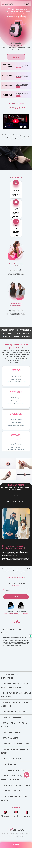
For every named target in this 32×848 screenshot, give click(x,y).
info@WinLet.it (4, 335)
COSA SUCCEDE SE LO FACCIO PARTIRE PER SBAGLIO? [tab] (15, 685)
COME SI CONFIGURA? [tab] (12, 759)
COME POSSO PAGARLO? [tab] (13, 717)
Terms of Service (19, 836)
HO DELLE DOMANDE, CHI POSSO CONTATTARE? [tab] (13, 777)
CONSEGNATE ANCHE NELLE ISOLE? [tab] (14, 751)
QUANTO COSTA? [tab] (10, 738)
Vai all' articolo (18, 67)
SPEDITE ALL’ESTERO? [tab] (12, 791)
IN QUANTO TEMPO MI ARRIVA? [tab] (16, 744)
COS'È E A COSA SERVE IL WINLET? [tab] (12, 631)
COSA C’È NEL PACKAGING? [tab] (14, 712)
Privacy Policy (12, 836)
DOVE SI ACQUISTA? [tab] (11, 732)
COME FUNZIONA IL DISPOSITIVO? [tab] (10, 676)
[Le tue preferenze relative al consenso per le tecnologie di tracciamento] (30, 636)
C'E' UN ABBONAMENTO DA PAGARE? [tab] (14, 725)
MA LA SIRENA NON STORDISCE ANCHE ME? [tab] (15, 704)
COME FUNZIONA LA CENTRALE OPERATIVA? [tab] (16, 695)
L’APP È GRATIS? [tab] (9, 764)
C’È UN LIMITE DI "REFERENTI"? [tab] (16, 770)
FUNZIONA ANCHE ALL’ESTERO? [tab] (16, 785)
